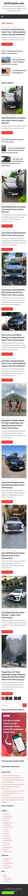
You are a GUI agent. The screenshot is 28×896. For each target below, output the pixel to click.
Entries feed (6, 877)
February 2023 (7, 838)
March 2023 (6, 836)
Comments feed (7, 879)
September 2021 (7, 847)
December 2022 (7, 840)
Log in (5, 875)
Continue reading (7, 44)
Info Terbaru (7, 23)
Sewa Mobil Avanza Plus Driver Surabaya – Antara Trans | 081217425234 (13, 615)
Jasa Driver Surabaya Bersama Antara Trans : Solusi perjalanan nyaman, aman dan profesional (14, 32)
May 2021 (6, 849)
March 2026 (6, 814)
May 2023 (6, 831)
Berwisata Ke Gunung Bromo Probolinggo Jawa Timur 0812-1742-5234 (13, 62)
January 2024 (7, 825)
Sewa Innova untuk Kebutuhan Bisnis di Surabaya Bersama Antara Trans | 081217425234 (13, 150)
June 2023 (6, 829)
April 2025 (6, 820)
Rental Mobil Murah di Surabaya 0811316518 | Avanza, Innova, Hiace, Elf (14, 120)
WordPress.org (7, 881)
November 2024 (7, 823)
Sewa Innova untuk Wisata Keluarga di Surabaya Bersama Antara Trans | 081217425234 (13, 337)
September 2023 (7, 827)
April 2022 (6, 843)
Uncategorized (7, 867)
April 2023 (6, 834)
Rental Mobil (6, 865)
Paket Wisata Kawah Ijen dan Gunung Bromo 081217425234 (14, 73)
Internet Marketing (8, 863)
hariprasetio (14, 27)
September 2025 (7, 816)
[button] (7, 892)
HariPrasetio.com (14, 3)
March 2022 (6, 845)
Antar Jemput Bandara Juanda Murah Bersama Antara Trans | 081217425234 (13, 485)
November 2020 (7, 851)
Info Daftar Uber (7, 859)
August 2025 (6, 818)
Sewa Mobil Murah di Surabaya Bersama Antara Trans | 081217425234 (13, 555)
